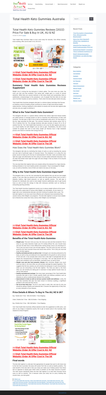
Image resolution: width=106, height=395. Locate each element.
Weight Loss (82, 4)
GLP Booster (76, 81)
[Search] (91, 19)
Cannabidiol (76, 73)
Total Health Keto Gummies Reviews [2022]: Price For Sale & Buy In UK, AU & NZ (39, 31)
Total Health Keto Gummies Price (57, 383)
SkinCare (30, 4)
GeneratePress (62, 392)
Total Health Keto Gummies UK (20, 385)
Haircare (75, 83)
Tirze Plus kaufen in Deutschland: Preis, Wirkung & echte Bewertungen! (83, 34)
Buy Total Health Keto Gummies (22, 380)
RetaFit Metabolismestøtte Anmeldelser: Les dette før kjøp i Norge (82, 55)
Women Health (77, 101)
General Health (49, 4)
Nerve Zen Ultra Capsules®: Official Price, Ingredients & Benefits (81, 41)
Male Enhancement (62, 4)
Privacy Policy (31, 8)
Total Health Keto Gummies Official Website (38, 383)
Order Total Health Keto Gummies (38, 380)
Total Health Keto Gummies (53, 380)
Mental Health (77, 88)
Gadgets (75, 76)
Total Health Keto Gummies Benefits (37, 382)
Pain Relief (73, 4)
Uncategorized (77, 96)
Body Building (38, 4)
